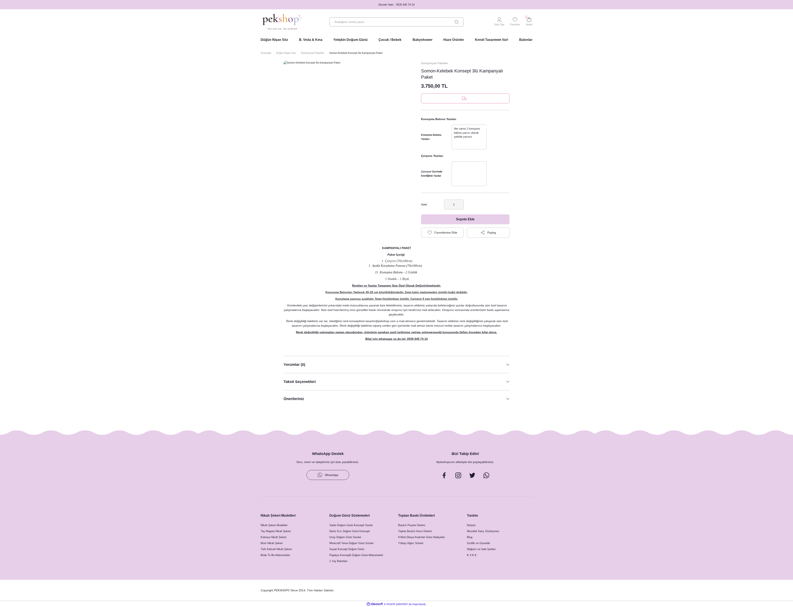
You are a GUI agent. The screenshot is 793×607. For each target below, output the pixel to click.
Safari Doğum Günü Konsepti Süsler (351, 525)
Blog (469, 537)
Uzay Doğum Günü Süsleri (345, 537)
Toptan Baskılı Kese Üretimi (415, 531)
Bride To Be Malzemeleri (275, 555)
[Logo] (282, 21)
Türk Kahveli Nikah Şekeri (276, 549)
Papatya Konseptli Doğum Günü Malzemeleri (356, 555)
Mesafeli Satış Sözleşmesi (483, 531)
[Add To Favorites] (442, 232)
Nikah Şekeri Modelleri (274, 525)
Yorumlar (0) (294, 365)
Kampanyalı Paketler (434, 63)
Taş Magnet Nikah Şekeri (276, 531)
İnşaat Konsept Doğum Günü (346, 549)
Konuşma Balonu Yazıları (431, 137)
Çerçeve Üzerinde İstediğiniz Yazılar (431, 173)
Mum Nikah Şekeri (272, 543)
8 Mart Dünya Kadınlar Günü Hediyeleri (421, 537)
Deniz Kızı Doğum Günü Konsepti (349, 531)
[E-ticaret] (396, 604)
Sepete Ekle (465, 219)
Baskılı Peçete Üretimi (411, 525)
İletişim (471, 525)
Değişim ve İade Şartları (481, 549)
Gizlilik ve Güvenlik (478, 543)
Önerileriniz (294, 399)
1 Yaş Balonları (338, 561)
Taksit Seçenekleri (300, 382)
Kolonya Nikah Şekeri (273, 537)
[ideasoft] (375, 604)
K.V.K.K (472, 555)
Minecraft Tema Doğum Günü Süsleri (351, 543)
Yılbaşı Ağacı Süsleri (410, 543)
